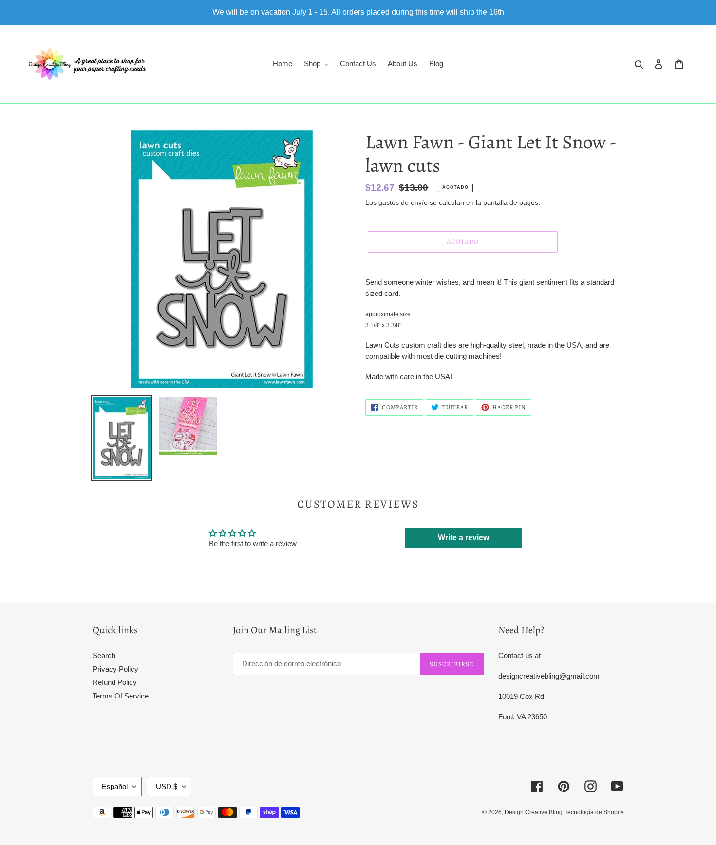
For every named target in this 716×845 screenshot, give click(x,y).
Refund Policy (115, 682)
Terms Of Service (121, 696)
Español (115, 786)
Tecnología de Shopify (594, 812)
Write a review (463, 537)
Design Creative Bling (534, 812)
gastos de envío (403, 202)
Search (104, 655)
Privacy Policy (115, 669)
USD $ (166, 786)
